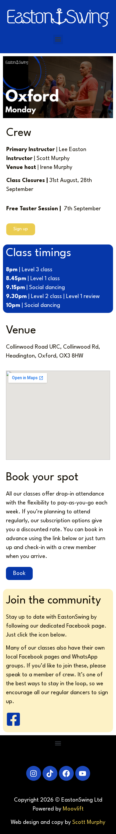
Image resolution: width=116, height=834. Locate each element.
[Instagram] (33, 773)
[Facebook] (66, 773)
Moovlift (73, 809)
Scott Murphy (88, 822)
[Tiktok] (50, 773)
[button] (58, 39)
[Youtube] (82, 773)
